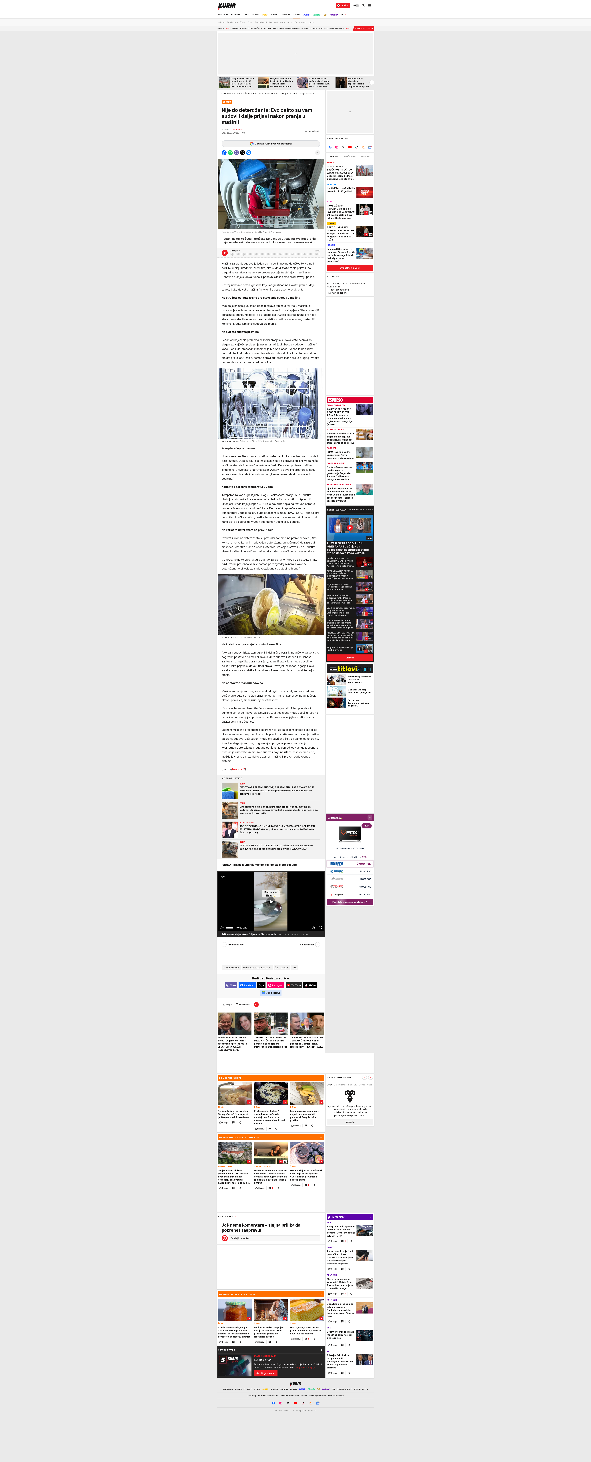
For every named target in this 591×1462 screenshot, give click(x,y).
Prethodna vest (236, 944)
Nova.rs (237, 769)
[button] (312, 131)
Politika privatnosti (317, 1395)
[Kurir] (227, 6)
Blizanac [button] (342, 1084)
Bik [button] (335, 1084)
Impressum (272, 1395)
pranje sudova (231, 967)
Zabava (238, 93)
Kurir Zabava (237, 129)
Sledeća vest (307, 944)
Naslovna (226, 93)
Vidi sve (350, 657)
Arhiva (304, 1395)
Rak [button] (350, 1084)
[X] (343, 147)
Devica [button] (362, 1084)
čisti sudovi (281, 967)
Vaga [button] (369, 1084)
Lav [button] (355, 1084)
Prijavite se (267, 1373)
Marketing (251, 1395)
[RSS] (363, 147)
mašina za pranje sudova (257, 967)
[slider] (229, 928)
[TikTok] (356, 147)
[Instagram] (337, 147)
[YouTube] (350, 147)
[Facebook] (330, 147)
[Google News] (369, 147)
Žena (247, 93)
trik (294, 967)
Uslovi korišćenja (336, 1395)
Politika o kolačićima (289, 1395)
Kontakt (262, 1395)
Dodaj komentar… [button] (241, 1238)
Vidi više (350, 1122)
